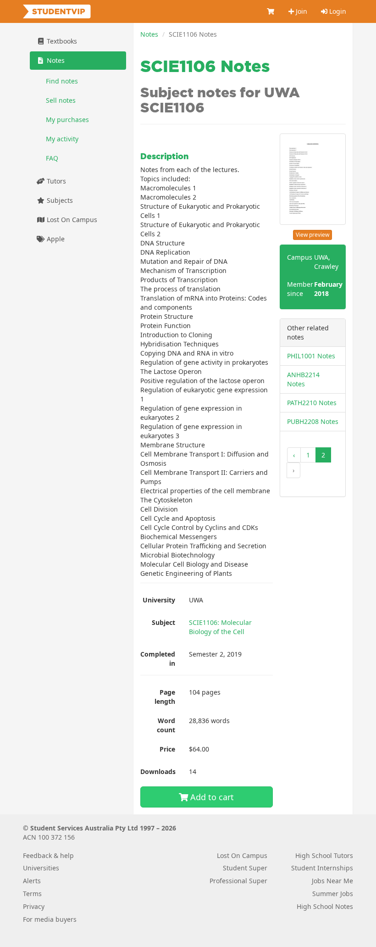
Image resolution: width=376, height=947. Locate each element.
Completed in (157, 659)
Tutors (55, 181)
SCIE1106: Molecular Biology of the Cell (220, 627)
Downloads (158, 771)
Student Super (245, 867)
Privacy (33, 906)
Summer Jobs (332, 893)
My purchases (67, 119)
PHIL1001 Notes (311, 355)
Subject (163, 622)
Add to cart (211, 796)
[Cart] (271, 11)
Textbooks (61, 41)
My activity (62, 138)
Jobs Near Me (332, 880)
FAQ (52, 158)
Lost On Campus (71, 219)
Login (336, 11)
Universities (41, 867)
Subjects (59, 200)
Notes (149, 34)
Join (300, 11)
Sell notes (61, 100)
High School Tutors (324, 855)
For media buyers (50, 919)
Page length (165, 697)
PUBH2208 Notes (312, 421)
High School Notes (325, 906)
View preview (312, 235)
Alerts (32, 880)
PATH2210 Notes (312, 402)
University (159, 600)
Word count (166, 725)
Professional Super (238, 880)
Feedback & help (48, 855)
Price (167, 749)
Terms (32, 893)
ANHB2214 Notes (303, 379)
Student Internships (322, 867)
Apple (55, 238)
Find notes (62, 81)
